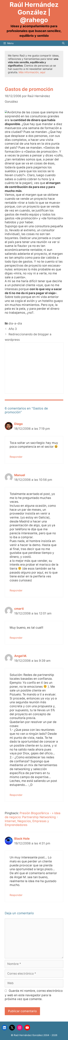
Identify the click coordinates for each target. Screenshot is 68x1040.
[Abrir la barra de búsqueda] (63, 43)
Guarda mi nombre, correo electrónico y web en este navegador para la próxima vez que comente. (34, 995)
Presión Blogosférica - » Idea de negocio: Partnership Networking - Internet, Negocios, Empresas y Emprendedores (32, 819)
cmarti (19, 608)
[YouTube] (27, 1027)
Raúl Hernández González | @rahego (34, 12)
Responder (16, 456)
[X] (12, 1027)
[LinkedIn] (4, 1027)
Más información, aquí (32, 72)
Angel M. (20, 656)
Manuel (19, 475)
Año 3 (13, 329)
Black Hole (22, 838)
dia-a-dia (15, 323)
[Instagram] (19, 1027)
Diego (18, 424)
